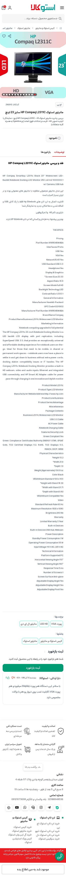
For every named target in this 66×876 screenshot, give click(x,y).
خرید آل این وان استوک (20, 835)
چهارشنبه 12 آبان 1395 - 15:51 (26, 677)
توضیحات (59, 152)
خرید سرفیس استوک (49, 839)
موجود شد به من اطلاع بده (33, 869)
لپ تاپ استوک (47, 817)
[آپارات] (8, 807)
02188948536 (55, 799)
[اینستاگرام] (41, 807)
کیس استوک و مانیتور (44, 28)
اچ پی (59, 104)
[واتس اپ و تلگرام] (33, 807)
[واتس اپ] (25, 807)
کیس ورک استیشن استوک (22, 840)
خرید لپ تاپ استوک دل (48, 835)
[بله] (57, 807)
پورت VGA (56, 624)
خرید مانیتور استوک (22, 831)
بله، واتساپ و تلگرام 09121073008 (28, 799)
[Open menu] (62, 8)
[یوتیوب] (16, 807)
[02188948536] (59, 856)
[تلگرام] (49, 807)
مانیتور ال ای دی (29, 624)
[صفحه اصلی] (60, 28)
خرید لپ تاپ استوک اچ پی (48, 825)
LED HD (44, 624)
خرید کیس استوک (23, 827)
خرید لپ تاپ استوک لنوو (47, 831)
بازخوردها (46, 152)
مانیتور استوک (23, 28)
